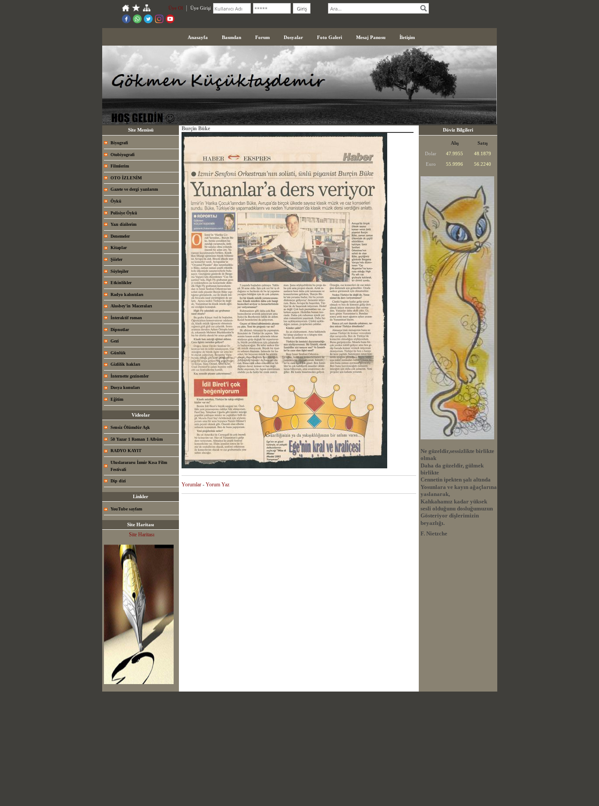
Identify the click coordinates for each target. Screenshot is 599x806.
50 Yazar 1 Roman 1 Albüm (137, 439)
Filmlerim (120, 166)
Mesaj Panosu (370, 37)
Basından (231, 37)
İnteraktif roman (126, 317)
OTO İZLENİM (126, 177)
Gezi (115, 341)
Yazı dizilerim (123, 224)
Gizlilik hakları (125, 364)
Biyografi (119, 142)
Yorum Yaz (217, 484)
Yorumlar (191, 484)
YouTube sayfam (126, 508)
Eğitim (117, 399)
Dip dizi (118, 480)
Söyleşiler (119, 271)
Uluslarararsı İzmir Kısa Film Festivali (139, 466)
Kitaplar (119, 247)
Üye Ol (175, 8)
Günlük (118, 352)
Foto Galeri (329, 37)
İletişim (407, 37)
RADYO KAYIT (126, 450)
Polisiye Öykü (124, 212)
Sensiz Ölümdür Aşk (130, 427)
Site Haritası (141, 534)
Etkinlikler (121, 282)
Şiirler (116, 259)
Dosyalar (293, 37)
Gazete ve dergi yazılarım (134, 189)
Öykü (116, 201)
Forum (262, 37)
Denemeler (120, 236)
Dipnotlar (120, 329)
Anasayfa (198, 37)
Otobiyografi (123, 154)
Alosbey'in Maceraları (131, 305)
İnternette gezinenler (130, 376)
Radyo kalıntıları (127, 294)
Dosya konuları (125, 387)
